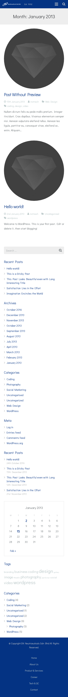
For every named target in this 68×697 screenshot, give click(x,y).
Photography (13, 384)
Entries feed (14, 432)
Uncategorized (52, 213)
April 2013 (12, 346)
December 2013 (15, 315)
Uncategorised (15, 395)
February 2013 (14, 357)
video (25, 106)
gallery (56, 572)
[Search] (64, 4)
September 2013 (16, 331)
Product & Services (34, 670)
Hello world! (14, 206)
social (53, 577)
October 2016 (14, 309)
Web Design (51, 101)
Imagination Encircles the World (25, 293)
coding (10, 106)
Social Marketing (16, 389)
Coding (11, 379)
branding (9, 572)
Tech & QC (34, 683)
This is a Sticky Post (18, 273)
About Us (34, 664)
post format (46, 578)
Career (34, 677)
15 (18, 531)
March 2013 (13, 352)
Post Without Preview (22, 94)
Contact (34, 689)
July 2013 (12, 341)
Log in (10, 427)
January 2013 (14, 362)
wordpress (12, 218)
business (20, 571)
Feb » (13, 550)
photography (31, 576)
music (17, 577)
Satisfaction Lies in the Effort (24, 288)
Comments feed (16, 437)
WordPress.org (15, 443)
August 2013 (13, 336)
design (18, 106)
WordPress (13, 411)
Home (34, 657)
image (8, 577)
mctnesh (34, 101)
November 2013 (15, 320)
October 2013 (14, 325)
